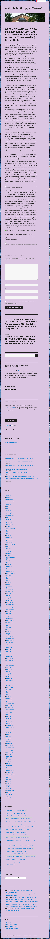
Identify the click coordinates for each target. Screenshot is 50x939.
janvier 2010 (9, 788)
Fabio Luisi (22, 826)
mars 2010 (9, 785)
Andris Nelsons (10, 810)
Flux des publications (11, 924)
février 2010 (9, 787)
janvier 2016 (9, 658)
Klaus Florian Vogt (11, 843)
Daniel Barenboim (20, 821)
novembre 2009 (10, 792)
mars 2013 (9, 720)
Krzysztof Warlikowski (25, 843)
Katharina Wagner (23, 837)
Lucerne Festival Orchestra (26, 845)
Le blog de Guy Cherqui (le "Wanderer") (23, 8)
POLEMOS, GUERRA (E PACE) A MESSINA (16, 469)
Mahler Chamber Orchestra (14, 848)
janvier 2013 (9, 723)
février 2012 (9, 743)
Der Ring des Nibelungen (25, 824)
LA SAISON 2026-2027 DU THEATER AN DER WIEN (19, 458)
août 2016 (8, 645)
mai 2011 (8, 759)
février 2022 (9, 553)
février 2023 (9, 539)
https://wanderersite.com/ (24, 370)
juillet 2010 (9, 778)
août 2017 (8, 624)
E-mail (7, 288)
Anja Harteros (21, 810)
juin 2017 (8, 627)
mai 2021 (8, 562)
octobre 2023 (9, 526)
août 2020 (9, 575)
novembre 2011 (10, 749)
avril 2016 (8, 653)
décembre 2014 (10, 682)
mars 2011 (8, 763)
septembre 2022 (10, 544)
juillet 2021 (9, 559)
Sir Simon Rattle (11, 862)
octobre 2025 (9, 503)
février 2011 (9, 765)
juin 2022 (8, 548)
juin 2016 (8, 649)
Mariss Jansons (28, 848)
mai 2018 (8, 615)
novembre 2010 (10, 770)
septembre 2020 (10, 573)
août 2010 (8, 776)
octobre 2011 (9, 750)
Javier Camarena (14, 244)
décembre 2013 (10, 703)
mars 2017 (9, 633)
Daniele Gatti (32, 821)
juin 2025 (8, 506)
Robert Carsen (10, 859)
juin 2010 (8, 779)
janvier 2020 (9, 588)
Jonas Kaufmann (11, 837)
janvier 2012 (9, 745)
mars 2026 (9, 497)
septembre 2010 (10, 774)
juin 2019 (8, 595)
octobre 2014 (9, 685)
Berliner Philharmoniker (13, 815)
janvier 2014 (9, 702)
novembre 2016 (10, 640)
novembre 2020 (10, 571)
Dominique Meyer (11, 826)
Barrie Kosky (21, 813)
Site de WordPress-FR (12, 928)
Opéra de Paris (30, 243)
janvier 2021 (9, 568)
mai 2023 (8, 533)
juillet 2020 (9, 577)
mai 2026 (8, 493)
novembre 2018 (10, 606)
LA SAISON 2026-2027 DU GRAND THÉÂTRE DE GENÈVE (21, 465)
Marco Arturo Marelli (22, 244)
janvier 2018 (9, 618)
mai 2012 (8, 738)
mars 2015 (9, 676)
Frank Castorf (31, 826)
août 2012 (8, 732)
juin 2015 (8, 671)
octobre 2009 (9, 794)
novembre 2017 (10, 620)
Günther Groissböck (22, 832)
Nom (6, 282)
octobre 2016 (9, 642)
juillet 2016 (9, 647)
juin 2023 (8, 531)
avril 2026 (9, 495)
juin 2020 (8, 579)
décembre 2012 (10, 725)
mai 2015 (8, 673)
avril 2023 (8, 535)
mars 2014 (9, 698)
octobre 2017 (9, 622)
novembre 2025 (10, 501)
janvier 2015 (9, 680)
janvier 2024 (9, 524)
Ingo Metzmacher (21, 834)
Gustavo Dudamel (24, 829)
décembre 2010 (10, 768)
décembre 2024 (10, 515)
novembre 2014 (10, 683)
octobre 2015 (9, 664)
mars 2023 (9, 537)
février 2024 (9, 522)
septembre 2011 (10, 752)
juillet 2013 (9, 712)
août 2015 (8, 667)
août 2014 (8, 689)
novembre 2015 (10, 662)
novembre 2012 (10, 727)
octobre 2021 (9, 555)
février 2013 (9, 721)
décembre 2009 (10, 790)
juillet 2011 (9, 756)
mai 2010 (8, 781)
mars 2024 (9, 521)
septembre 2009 (10, 796)
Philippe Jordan (23, 853)
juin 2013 (8, 714)
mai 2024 (8, 517)
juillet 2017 (9, 626)
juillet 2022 (9, 546)
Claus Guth (9, 821)
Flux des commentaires (12, 926)
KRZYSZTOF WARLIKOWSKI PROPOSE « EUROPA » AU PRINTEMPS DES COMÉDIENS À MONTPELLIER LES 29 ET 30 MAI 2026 (22, 478)
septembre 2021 (10, 557)
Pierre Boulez (10, 856)
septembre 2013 (10, 709)
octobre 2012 (9, 729)
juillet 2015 (9, 669)
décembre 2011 (10, 747)
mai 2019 (8, 597)
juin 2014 (8, 692)
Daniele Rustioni (11, 824)
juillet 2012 (9, 734)
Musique (22, 243)
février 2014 (9, 700)
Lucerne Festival (11, 845)
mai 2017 (8, 629)
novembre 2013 (10, 705)
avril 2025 (8, 510)
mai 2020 (8, 580)
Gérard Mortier (10, 832)
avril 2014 (8, 696)
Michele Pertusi (30, 244)
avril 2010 (8, 783)
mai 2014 (8, 694)
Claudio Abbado (26, 818)
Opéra (25, 243)
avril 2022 (8, 551)
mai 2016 (8, 651)
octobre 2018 (9, 607)
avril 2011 (8, 761)
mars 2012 (9, 741)
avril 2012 (8, 740)
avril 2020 (8, 582)
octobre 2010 (9, 772)
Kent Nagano (20, 840)
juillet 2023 (9, 530)
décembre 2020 (10, 569)
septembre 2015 (10, 665)
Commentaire (9, 262)
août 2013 (8, 711)
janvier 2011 (9, 767)
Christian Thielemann (12, 818)
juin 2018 (8, 613)
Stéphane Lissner (23, 862)
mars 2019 (9, 600)
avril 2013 (8, 718)
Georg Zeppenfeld (11, 829)
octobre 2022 (9, 542)
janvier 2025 (9, 513)
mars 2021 (9, 566)
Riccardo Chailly (30, 856)
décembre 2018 (10, 604)
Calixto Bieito (25, 815)
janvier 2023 (9, 541)
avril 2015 (8, 674)
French (38, 0)
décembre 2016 (10, 638)
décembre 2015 (10, 660)
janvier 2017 (9, 636)
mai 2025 (8, 508)
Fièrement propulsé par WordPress (30, 935)
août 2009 (9, 797)
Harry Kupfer (10, 834)
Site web (7, 295)
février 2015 (9, 678)
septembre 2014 (10, 687)
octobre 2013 (9, 707)
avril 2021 (8, 564)
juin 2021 (8, 560)
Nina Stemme (21, 851)
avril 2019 (8, 598)
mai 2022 (8, 550)
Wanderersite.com (10, 407)
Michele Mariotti (11, 851)
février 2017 (9, 635)
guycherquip (9, 243)
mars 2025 (9, 512)
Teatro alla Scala (11, 864)
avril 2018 (8, 616)
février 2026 (9, 499)
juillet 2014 (9, 691)
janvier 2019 (9, 602)
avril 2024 (8, 519)
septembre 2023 (10, 528)
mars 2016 (9, 654)
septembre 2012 (10, 730)
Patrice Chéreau (11, 853)
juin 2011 (8, 758)
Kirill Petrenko (30, 840)
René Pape (20, 856)
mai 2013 (8, 716)
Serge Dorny (21, 859)
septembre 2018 (10, 609)
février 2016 (9, 656)
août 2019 (8, 593)
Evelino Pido (7, 244)
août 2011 (8, 754)
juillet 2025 (9, 504)
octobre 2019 (9, 591)
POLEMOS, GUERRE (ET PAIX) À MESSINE (17, 472)
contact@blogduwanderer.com (13, 442)
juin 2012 (8, 736)
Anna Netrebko (11, 813)
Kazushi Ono (10, 840)
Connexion (9, 922)
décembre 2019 (10, 589)
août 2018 (8, 611)
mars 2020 (9, 584)
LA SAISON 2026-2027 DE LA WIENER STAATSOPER (19, 462)
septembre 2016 (10, 644)
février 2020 (9, 586)
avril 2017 (8, 631)
